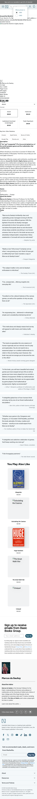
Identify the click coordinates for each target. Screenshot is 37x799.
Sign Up (29, 636)
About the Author (5, 196)
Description (4, 141)
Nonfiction (3, 191)
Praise (2, 210)
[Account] (30, 6)
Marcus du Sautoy (7, 83)
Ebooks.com (15, 139)
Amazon (4, 135)
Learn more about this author (10, 704)
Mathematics (4, 194)
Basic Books (4, 94)
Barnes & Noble (25, 135)
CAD (20, 15)
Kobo (24, 139)
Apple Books (13, 135)
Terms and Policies (8, 783)
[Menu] (3, 6)
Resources (5, 778)
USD (20, 12)
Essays (12, 194)
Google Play (5, 139)
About (4, 773)
